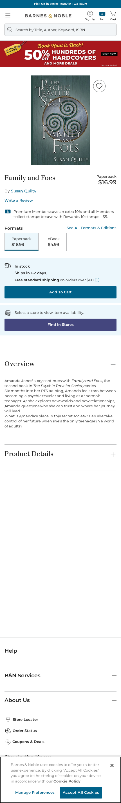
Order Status (25, 730)
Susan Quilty (23, 191)
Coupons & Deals (28, 741)
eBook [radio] (54, 241)
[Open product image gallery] (60, 120)
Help (11, 651)
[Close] (112, 765)
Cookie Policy (66, 781)
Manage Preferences (35, 792)
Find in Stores (61, 324)
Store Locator (25, 719)
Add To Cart (60, 292)
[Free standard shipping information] (97, 280)
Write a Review (19, 200)
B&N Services (23, 675)
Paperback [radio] (22, 241)
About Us (17, 700)
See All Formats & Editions (91, 228)
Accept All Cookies (81, 792)
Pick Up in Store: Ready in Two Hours (60, 4)
